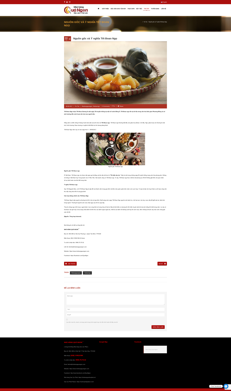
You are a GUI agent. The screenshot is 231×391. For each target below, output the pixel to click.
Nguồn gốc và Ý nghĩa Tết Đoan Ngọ (95, 38)
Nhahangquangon (87, 106)
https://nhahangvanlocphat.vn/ (87, 377)
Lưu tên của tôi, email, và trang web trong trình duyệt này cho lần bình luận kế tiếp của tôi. (92, 322)
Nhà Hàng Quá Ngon (152, 349)
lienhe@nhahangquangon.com (76, 364)
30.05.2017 (69, 106)
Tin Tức (145, 22)
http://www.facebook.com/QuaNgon (80, 373)
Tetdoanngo (96, 106)
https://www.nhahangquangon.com (79, 368)
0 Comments (106, 106)
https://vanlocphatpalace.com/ (85, 381)
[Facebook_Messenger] (226, 386)
